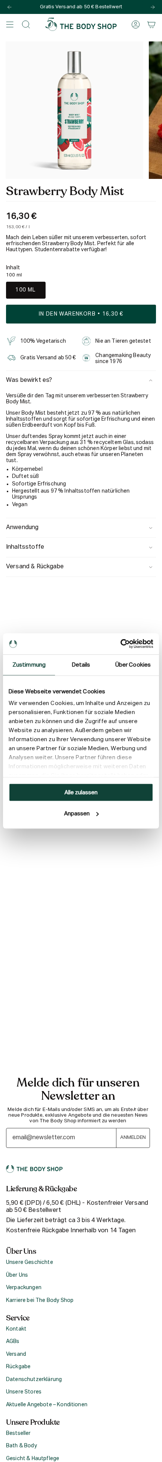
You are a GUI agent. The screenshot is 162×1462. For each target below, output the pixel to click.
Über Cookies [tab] (133, 664)
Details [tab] (81, 664)
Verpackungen (23, 1287)
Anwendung (22, 528)
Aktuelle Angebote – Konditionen (46, 1404)
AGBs (13, 1341)
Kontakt (16, 1329)
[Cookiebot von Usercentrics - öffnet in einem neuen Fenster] (120, 644)
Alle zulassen (81, 792)
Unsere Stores (23, 1392)
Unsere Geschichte (29, 1262)
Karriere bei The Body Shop (39, 1300)
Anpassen (77, 813)
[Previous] (9, 7)
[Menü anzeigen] (9, 24)
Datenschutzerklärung (34, 1379)
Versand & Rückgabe (35, 567)
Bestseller (18, 1433)
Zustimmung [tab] (29, 664)
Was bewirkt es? (29, 380)
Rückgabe (18, 1366)
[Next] (152, 7)
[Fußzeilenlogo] (34, 1169)
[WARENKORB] (151, 24)
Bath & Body (21, 1445)
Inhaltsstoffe (25, 547)
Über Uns (17, 1275)
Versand (16, 1354)
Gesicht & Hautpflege (32, 1458)
